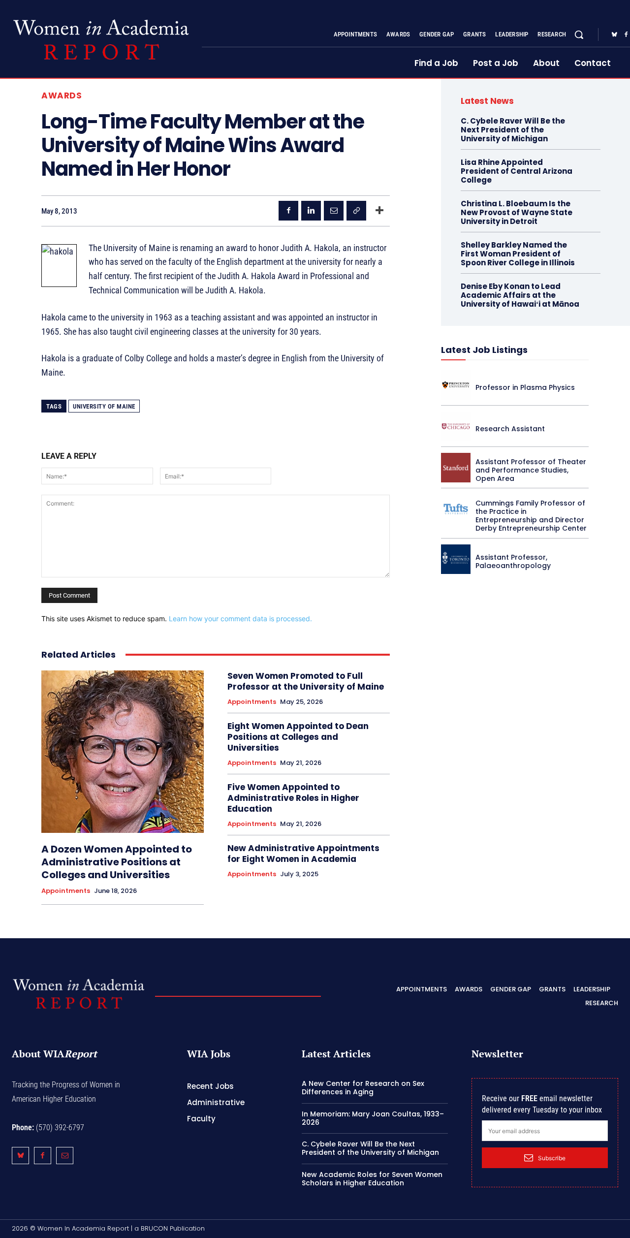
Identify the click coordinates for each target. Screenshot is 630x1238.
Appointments (65, 891)
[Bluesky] (614, 35)
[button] (579, 34)
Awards (61, 96)
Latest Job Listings (484, 350)
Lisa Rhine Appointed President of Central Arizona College (516, 171)
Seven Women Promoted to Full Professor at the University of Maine (305, 681)
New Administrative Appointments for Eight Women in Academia (303, 853)
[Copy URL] (356, 211)
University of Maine (104, 406)
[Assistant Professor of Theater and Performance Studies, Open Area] (456, 467)
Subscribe (552, 1158)
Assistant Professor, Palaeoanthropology (513, 561)
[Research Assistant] (456, 426)
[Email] (334, 211)
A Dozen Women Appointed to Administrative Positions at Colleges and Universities (116, 862)
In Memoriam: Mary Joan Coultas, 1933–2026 (373, 1118)
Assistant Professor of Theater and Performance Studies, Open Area (530, 470)
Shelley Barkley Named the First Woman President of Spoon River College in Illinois (518, 254)
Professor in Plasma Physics (525, 387)
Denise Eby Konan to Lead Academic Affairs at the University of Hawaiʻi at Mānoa (520, 295)
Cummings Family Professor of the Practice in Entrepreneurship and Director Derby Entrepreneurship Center (531, 515)
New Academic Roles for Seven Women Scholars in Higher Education (372, 1179)
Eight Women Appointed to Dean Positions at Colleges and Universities (298, 737)
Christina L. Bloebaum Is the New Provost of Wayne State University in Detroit (516, 212)
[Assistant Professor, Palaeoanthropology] (456, 559)
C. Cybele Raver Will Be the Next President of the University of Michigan (513, 130)
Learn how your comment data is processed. (240, 618)
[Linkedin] (311, 211)
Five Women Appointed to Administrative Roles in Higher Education (293, 798)
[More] (379, 211)
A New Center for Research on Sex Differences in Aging (363, 1088)
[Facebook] (288, 211)
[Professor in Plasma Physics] (456, 385)
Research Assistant (510, 429)
